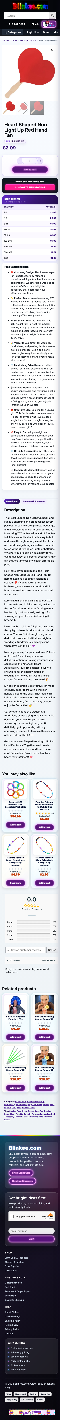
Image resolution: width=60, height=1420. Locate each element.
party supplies (43, 1114)
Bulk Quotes (11, 1287)
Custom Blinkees (22, 1181)
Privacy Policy (12, 1329)
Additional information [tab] (34, 501)
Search (52, 949)
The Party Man (18, 1369)
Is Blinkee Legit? (13, 1316)
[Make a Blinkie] (32, 1412)
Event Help (10, 1295)
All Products (20, 1101)
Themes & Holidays (14, 1262)
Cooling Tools (15, 1111)
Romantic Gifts (21, 1117)
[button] (52, 50)
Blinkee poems (18, 1365)
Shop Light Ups (21, 1172)
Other (14, 40)
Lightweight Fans (28, 1114)
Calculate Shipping (14, 1300)
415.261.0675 (17, 24)
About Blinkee (12, 1312)
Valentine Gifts (36, 1117)
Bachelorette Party (35, 1101)
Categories (14, 32)
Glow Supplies (12, 1266)
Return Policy (11, 1325)
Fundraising (9, 1104)
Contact (9, 1333)
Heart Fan (14, 1114)
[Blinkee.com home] (30, 5)
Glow (46, 32)
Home (6, 40)
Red (19, 1107)
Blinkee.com (25, 1147)
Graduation (21, 1104)
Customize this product (30, 187)
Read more (15, 883)
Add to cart (30, 169)
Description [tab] (12, 501)
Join (31, 1238)
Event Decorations (30, 1111)
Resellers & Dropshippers (18, 1291)
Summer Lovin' (28, 1107)
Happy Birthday (35, 1104)
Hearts (46, 1104)
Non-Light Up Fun (28, 40)
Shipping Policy (12, 1320)
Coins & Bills (11, 1270)
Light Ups (33, 32)
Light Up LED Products (16, 1257)
